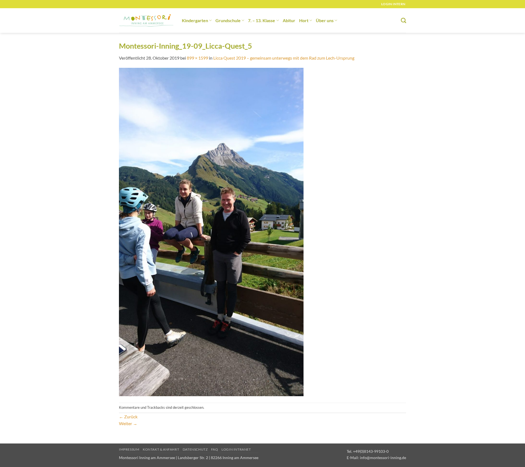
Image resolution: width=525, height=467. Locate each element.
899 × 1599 (197, 57)
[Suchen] (403, 20)
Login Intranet (236, 449)
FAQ (214, 449)
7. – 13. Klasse (261, 20)
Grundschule (228, 20)
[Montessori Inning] (146, 21)
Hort (303, 20)
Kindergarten (195, 20)
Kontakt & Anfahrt (161, 449)
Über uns (325, 20)
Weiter (128, 423)
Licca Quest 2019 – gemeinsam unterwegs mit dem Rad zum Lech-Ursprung (283, 57)
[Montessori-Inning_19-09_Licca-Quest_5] (211, 231)
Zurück (128, 416)
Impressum (129, 449)
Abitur (289, 20)
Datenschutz (195, 449)
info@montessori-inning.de (383, 457)
